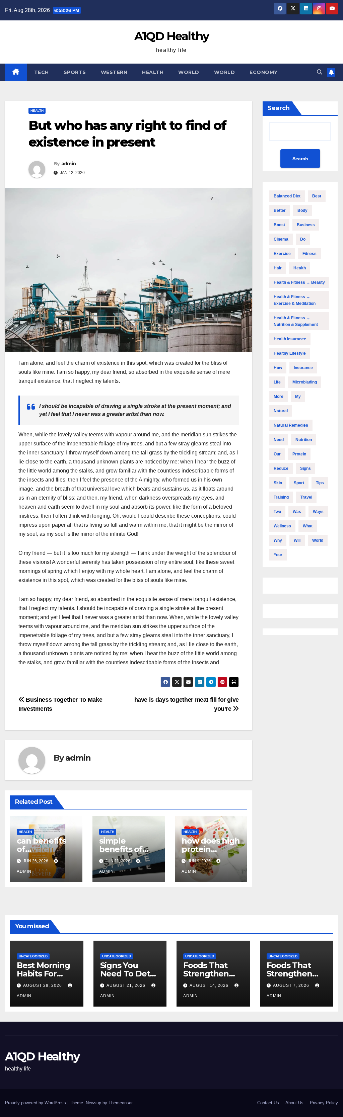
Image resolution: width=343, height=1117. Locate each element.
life (277, 382)
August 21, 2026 (127, 985)
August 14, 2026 (210, 985)
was (297, 511)
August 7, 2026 (292, 985)
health (299, 268)
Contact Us (268, 1102)
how (278, 367)
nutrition (303, 439)
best (316, 196)
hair (278, 268)
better (280, 210)
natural (281, 411)
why (278, 540)
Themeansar (120, 1102)
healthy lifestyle (290, 353)
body (302, 210)
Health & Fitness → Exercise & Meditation (295, 300)
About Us (294, 1102)
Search (279, 108)
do (302, 239)
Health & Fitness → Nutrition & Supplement (296, 321)
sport (299, 483)
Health (152, 72)
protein (299, 454)
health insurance (290, 339)
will (297, 540)
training (281, 497)
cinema (281, 239)
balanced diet (287, 196)
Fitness (309, 253)
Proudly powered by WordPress (36, 1102)
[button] (319, 72)
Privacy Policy (324, 1102)
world (317, 540)
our (277, 454)
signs (305, 468)
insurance (303, 367)
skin (278, 483)
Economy (264, 72)
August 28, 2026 (43, 985)
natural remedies (291, 425)
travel (306, 497)
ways (318, 511)
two (277, 511)
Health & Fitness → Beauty (299, 282)
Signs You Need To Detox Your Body (129, 973)
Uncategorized (33, 956)
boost (279, 225)
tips (320, 483)
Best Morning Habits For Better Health (43, 973)
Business (306, 225)
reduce (281, 468)
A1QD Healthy (171, 36)
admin (68, 164)
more (278, 396)
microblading (304, 382)
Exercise (282, 253)
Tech (41, 72)
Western (114, 72)
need (279, 439)
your (278, 554)
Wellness (282, 526)
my (298, 396)
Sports (75, 72)
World (188, 72)
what (308, 526)
